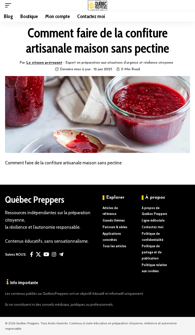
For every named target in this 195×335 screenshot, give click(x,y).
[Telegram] (61, 254)
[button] (9, 5)
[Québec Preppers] (98, 5)
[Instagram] (54, 254)
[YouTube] (46, 254)
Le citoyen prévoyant (44, 62)
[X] (38, 254)
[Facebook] (32, 254)
